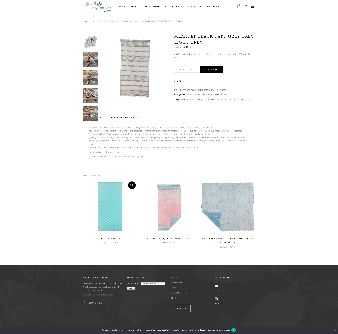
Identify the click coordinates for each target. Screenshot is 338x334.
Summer (242, 99)
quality (230, 99)
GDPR (173, 298)
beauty (189, 99)
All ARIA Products (106, 21)
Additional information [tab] (125, 117)
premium (222, 99)
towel (249, 99)
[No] (334, 330)
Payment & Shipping (179, 293)
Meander (119, 21)
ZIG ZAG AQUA (110, 238)
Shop (93, 21)
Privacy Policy (176, 283)
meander (212, 99)
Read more (108, 207)
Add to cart (211, 69)
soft (235, 99)
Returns (174, 288)
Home (86, 21)
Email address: (134, 283)
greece (204, 99)
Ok (234, 330)
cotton (197, 99)
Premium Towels (131, 21)
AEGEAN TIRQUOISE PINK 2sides (169, 238)
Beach (182, 99)
